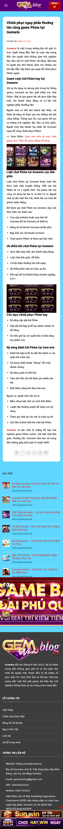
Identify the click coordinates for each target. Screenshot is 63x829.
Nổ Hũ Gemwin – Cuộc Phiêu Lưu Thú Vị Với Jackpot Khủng (35, 614)
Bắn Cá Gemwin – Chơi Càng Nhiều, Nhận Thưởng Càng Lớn (34, 557)
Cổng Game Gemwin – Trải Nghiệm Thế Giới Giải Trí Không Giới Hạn (36, 600)
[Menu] (6, 5)
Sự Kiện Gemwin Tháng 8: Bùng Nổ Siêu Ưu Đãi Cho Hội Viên (35, 485)
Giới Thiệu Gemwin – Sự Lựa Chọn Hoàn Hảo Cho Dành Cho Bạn (36, 514)
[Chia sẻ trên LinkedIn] (46, 453)
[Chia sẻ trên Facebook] (22, 453)
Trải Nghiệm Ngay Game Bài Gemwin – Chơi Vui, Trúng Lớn (36, 585)
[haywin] (31, 822)
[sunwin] (31, 814)
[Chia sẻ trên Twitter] (28, 453)
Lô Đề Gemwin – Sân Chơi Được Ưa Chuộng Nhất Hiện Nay (36, 528)
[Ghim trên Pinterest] (40, 453)
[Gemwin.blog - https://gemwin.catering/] (29, 5)
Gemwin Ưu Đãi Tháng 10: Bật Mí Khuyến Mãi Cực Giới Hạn (34, 500)
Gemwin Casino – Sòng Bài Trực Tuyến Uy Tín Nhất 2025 (35, 571)
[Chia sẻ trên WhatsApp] (17, 453)
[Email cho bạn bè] (34, 453)
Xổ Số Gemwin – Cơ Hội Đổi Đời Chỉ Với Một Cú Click (36, 542)
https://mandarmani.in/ (29, 763)
